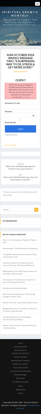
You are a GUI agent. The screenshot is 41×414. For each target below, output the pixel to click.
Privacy (31, 405)
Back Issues (20, 378)
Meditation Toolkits (20, 364)
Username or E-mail (12, 103)
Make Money (20, 389)
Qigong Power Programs (20, 360)
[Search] (36, 210)
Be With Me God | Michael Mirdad (15, 288)
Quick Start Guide (20, 347)
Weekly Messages (20, 375)
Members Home (20, 350)
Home (20, 343)
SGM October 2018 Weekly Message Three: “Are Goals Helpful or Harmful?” (20, 177)
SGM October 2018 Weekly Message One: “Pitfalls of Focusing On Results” (20, 166)
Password (8, 111)
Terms (37, 405)
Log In (20, 393)
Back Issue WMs (10, 145)
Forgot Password (11, 135)
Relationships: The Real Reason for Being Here (20, 248)
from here (26, 97)
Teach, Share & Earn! (20, 367)
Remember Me (10, 122)
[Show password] (33, 115)
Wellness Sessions (20, 357)
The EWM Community (20, 382)
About (20, 386)
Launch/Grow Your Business (20, 371)
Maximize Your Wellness (20, 353)
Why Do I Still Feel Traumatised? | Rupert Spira (20, 302)
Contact (21, 408)
